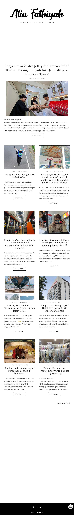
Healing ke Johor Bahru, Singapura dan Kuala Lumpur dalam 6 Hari (19, 308)
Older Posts (63, 403)
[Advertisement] (37, 44)
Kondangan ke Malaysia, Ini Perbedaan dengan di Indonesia (19, 371)
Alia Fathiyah (39, 512)
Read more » (37, 136)
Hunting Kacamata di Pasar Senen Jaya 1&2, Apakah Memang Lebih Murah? (54, 243)
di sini (19, 321)
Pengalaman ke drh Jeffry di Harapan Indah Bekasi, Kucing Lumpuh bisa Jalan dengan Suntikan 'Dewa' (37, 70)
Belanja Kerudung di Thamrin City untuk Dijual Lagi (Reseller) (54, 371)
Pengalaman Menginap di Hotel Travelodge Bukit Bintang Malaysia (54, 308)
